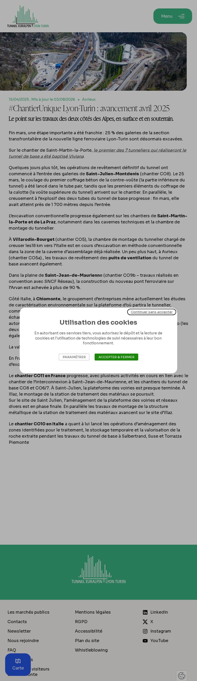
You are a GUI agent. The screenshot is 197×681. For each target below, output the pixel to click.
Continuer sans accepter (152, 312)
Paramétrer (74, 357)
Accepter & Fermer (116, 357)
